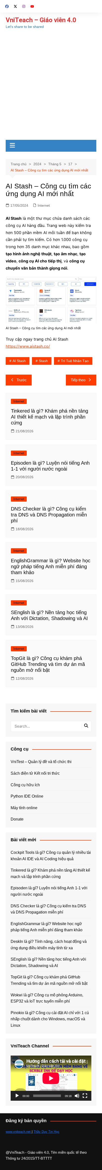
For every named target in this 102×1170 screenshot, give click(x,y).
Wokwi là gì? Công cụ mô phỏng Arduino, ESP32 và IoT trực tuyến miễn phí (47, 998)
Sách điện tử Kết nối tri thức (35, 773)
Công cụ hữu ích (25, 785)
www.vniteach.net (19, 1131)
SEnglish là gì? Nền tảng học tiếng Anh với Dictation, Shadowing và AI (48, 962)
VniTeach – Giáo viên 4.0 (41, 20)
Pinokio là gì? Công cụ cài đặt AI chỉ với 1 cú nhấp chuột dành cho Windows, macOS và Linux (50, 1019)
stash (43, 361)
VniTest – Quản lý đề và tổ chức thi (41, 762)
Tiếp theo (78, 380)
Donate (17, 819)
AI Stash (19, 361)
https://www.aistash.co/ (28, 346)
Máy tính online (24, 808)
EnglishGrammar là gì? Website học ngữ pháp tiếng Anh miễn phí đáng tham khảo (50, 566)
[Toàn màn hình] (84, 1095)
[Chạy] (17, 1095)
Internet (44, 205)
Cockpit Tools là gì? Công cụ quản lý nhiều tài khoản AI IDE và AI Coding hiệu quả (51, 855)
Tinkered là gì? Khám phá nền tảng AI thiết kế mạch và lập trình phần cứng (49, 416)
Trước (22, 380)
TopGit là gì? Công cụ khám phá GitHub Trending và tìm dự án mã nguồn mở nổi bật (48, 664)
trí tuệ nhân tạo (75, 361)
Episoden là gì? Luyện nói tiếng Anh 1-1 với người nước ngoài (49, 891)
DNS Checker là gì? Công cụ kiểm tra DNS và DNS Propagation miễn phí (49, 514)
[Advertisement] (51, 86)
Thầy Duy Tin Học (46, 1131)
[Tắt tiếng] (77, 1095)
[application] (51, 1078)
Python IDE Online (27, 796)
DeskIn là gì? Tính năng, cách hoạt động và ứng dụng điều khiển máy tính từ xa (49, 944)
